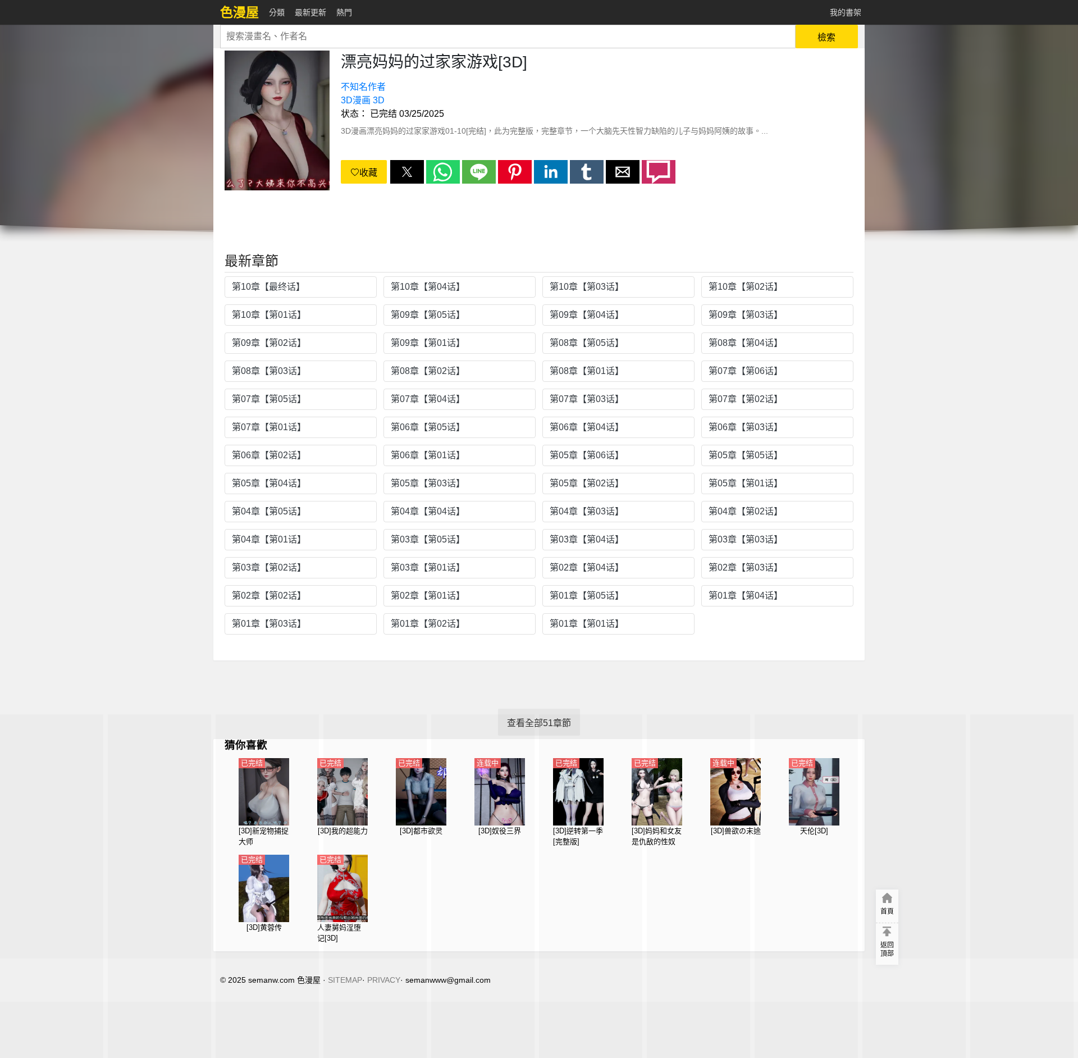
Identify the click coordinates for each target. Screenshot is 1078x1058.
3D (379, 100)
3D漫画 (356, 100)
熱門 (344, 12)
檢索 (826, 37)
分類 (277, 12)
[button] (407, 172)
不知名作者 (363, 87)
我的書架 (845, 12)
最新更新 (310, 12)
